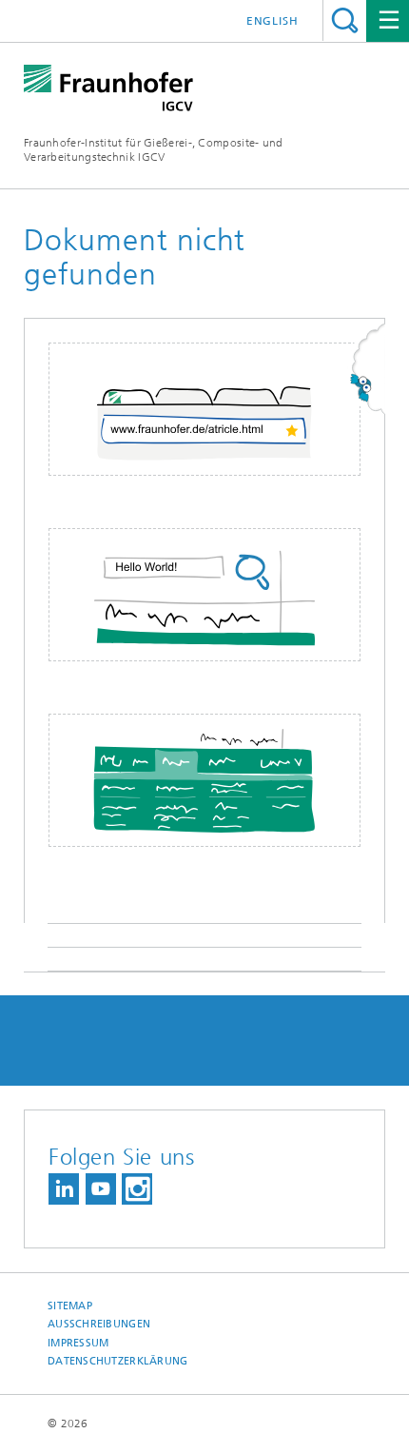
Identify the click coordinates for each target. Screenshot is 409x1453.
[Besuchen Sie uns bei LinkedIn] (64, 1189)
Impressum (78, 1343)
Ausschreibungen (99, 1324)
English (272, 21)
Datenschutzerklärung (118, 1361)
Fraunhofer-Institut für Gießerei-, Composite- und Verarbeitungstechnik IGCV (153, 150)
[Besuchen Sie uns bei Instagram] (137, 1189)
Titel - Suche (344, 20)
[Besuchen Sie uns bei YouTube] (101, 1189)
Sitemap (70, 1306)
